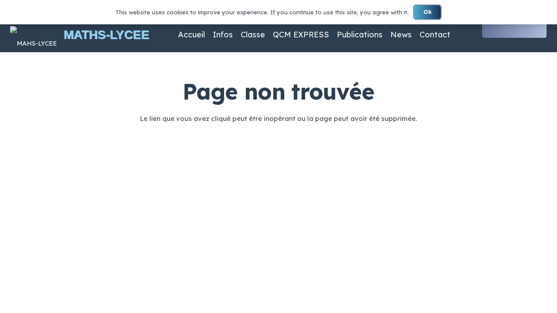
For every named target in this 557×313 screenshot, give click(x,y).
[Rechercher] (538, 29)
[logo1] (33, 34)
